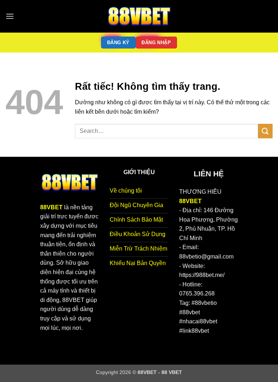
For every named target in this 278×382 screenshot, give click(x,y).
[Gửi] (265, 131)
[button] (9, 16)
